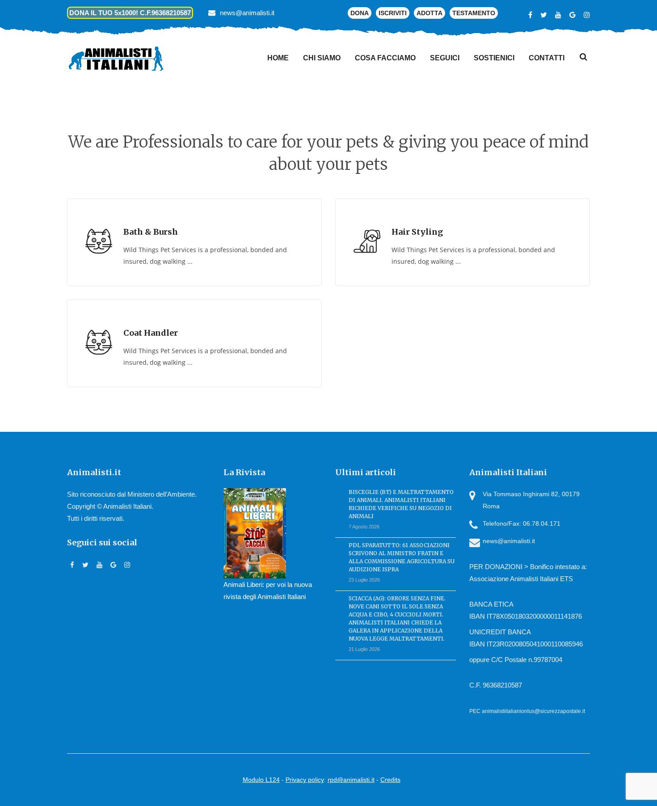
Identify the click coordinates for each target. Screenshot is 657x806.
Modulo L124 (261, 779)
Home (278, 58)
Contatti (546, 58)
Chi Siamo (322, 58)
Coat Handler (150, 333)
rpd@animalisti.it (351, 779)
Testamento (473, 13)
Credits (390, 779)
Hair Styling (417, 232)
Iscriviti (393, 13)
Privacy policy (305, 779)
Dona (359, 13)
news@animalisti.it (247, 13)
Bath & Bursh (150, 232)
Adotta (429, 13)
